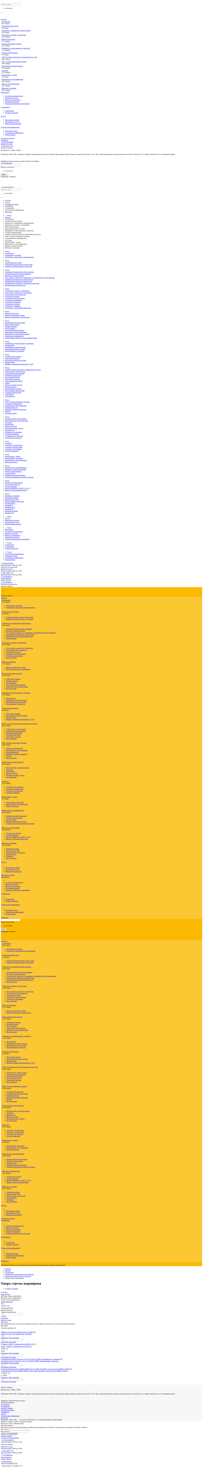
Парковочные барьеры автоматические (19, 279)
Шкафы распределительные (15, 475)
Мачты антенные (11, 462)
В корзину (4, 1318)
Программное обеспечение (15, 391)
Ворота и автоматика (12, 100)
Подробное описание (8, 1342)
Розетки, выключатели (13, 471)
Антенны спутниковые (13, 449)
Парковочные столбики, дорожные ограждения (22, 283)
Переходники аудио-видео (14, 501)
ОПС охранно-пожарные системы (14, 62)
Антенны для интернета (14, 445)
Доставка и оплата (7, 138)
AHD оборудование (12, 325)
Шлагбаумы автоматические (15, 285)
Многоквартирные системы (15, 349)
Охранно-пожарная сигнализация (17, 104)
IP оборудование (11, 326)
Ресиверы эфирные (12, 434)
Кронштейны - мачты (9, 75)
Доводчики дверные (12, 379)
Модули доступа (11, 426)
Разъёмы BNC (10, 503)
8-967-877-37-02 (6, 144)
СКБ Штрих (9, 394)
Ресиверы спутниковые (13, 432)
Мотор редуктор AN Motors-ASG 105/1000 (16, 1334)
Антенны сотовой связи (13, 447)
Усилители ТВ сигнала (13, 438)
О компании (5, 107)
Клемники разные (11, 498)
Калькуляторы (10, 135)
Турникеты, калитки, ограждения (14, 35)
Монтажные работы (12, 120)
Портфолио (5, 92)
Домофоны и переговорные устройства (16, 48)
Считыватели (10, 396)
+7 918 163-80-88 (7, 142)
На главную (5, 1404)
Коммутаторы (10, 362)
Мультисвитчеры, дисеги (14, 428)
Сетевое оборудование (10, 53)
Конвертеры (9, 424)
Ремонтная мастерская (13, 124)
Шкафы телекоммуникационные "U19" (19, 364)
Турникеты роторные (13, 302)
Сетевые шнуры (11, 486)
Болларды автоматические (14, 276)
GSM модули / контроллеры (15, 372)
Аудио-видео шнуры (12, 484)
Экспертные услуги (12, 122)
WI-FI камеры (10, 328)
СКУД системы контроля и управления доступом (19, 57)
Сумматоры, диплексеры (14, 436)
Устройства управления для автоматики (19, 257)
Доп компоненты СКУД (13, 381)
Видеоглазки (9, 345)
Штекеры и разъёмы (9, 88)
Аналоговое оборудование (14, 330)
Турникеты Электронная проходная (18, 308)
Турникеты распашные (13, 300)
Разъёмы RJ (9, 509)
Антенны (5, 70)
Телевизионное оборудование (12, 66)
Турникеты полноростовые (15, 298)
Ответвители (9, 430)
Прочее (7, 411)
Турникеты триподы (12, 304)
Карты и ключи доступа (13, 385)
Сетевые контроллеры (13, 392)
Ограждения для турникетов (15, 294)
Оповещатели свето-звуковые (15, 406)
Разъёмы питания (11, 511)
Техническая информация (10, 127)
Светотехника (10, 473)
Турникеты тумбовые (13, 306)
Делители (8, 422)
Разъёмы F (9, 505)
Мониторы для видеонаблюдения (17, 334)
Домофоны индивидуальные (15, 347)
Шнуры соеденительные (10, 84)
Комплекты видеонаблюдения (16, 332)
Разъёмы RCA (10, 507)
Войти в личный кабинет (9, 1434)
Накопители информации (14, 336)
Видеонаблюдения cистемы (11, 44)
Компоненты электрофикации (12, 79)
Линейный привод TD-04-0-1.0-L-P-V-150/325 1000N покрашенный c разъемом (29, 1361)
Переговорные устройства (14, 351)
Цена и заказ (5, 1294)
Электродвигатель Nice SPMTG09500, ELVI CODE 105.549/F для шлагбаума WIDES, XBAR (34, 1371)
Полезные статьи (11, 131)
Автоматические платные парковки (18, 274)
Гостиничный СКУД (12, 377)
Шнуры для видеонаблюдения (16, 490)
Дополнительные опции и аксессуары (19, 264)
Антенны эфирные (12, 451)
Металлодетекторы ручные (15, 315)
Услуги (3, 116)
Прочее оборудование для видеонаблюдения (21, 338)
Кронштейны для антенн (14, 458)
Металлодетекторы (8, 39)
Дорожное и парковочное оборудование (16, 30)
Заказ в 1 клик (6, 1320)
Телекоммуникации (12, 102)
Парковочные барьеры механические (18, 281)
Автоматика (6, 22)
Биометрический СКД (13, 375)
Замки (7, 383)
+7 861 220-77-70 (7, 146)
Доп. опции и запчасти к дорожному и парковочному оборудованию (30, 278)
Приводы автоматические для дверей (18, 266)
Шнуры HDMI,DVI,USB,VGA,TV (17, 488)
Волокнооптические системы (15, 360)
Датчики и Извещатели (13, 404)
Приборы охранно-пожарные (15, 409)
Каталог (4, 19)
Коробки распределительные (15, 469)
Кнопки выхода (10, 387)
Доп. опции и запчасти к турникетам (18, 293)
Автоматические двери (10, 26)
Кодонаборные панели (13, 389)
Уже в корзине (14, 1338)
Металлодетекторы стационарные (17, 317)
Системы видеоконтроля (14, 96)
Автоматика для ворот (13, 255)
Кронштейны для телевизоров (16, 460)
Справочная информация (14, 133)
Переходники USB (12, 500)
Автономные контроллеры (14, 373)
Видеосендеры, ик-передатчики (16, 421)
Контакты (4, 140)
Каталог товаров (7, 1408)
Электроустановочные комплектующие (19, 477)
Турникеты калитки (12, 296)
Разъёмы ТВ (9, 513)
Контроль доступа (11, 98)
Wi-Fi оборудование (12, 358)
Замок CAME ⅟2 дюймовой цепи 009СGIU (16, 1346)
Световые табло (11, 413)
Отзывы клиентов (11, 113)
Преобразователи (11, 407)
